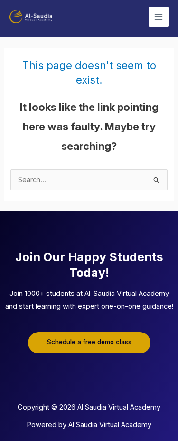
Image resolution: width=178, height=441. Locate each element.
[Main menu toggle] (159, 17)
